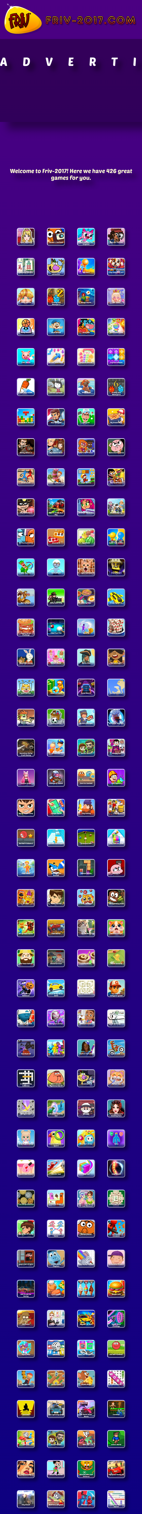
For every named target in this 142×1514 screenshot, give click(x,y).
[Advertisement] (71, 91)
